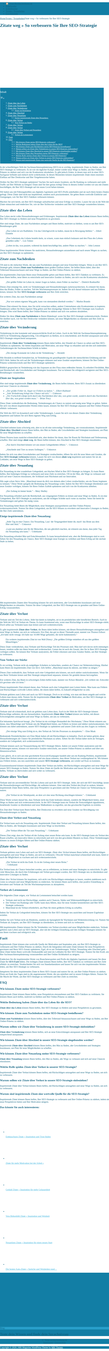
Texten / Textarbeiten (15, 11)
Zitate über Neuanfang (17, 115)
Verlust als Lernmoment (24, 135)
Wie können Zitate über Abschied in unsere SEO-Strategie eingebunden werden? (46, 151)
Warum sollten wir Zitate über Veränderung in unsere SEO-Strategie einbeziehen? (47, 149)
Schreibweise (12, 8)
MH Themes (57, 1347)
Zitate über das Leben (16, 103)
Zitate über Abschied (16, 113)
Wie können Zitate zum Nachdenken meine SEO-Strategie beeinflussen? (43, 147)
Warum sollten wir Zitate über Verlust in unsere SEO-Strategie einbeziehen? (45, 158)
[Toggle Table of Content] (2, 98)
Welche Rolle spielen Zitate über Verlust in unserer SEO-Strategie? (41, 156)
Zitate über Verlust (15, 120)
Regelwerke (11, 6)
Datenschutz (60, 1342)
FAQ (10, 140)
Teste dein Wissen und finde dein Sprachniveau (34, 1334)
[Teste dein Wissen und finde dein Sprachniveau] (48, 1325)
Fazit (11, 137)
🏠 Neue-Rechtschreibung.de (19, 3)
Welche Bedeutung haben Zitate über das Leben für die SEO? (39, 144)
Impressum (48, 1342)
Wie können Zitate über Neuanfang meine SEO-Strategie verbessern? (42, 153)
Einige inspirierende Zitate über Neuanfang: (32, 118)
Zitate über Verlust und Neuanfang (28, 130)
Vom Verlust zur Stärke (23, 123)
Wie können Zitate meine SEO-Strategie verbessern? (36, 142)
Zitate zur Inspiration (23, 110)
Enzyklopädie (12, 14)
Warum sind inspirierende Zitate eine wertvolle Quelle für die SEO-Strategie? (45, 160)
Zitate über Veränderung (17, 108)
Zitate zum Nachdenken (17, 106)
